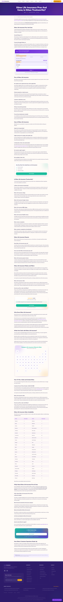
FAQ (40, 578)
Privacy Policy (5, 592)
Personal (19, 1)
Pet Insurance (29, 574)
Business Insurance (29, 578)
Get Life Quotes (57, 1)
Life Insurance (29, 567)
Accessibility (18, 592)
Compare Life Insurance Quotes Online (21, 146)
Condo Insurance (29, 576)
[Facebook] (7, 571)
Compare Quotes (42, 571)
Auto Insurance (29, 571)
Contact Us (52, 569)
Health (36, 1)
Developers (53, 574)
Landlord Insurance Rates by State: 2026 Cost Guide (50, 588)
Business (32, 1)
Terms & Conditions (10, 592)
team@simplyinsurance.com (39, 599)
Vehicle (23, 1)
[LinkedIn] (5, 571)
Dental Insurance (29, 581)
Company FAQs (53, 571)
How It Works (42, 569)
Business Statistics (25, 590)
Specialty (40, 1)
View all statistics (56, 586)
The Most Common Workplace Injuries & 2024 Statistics (11, 588)
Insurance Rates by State (43, 574)
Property (27, 1)
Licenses (15, 592)
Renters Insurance (29, 579)
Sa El (25, 12)
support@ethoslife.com (40, 389)
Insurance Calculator (43, 576)
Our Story (52, 567)
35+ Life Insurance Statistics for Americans (48, 590)
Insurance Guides (42, 567)
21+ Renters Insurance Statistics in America (29, 588)
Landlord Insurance (29, 569)
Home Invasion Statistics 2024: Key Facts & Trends (11, 590)
